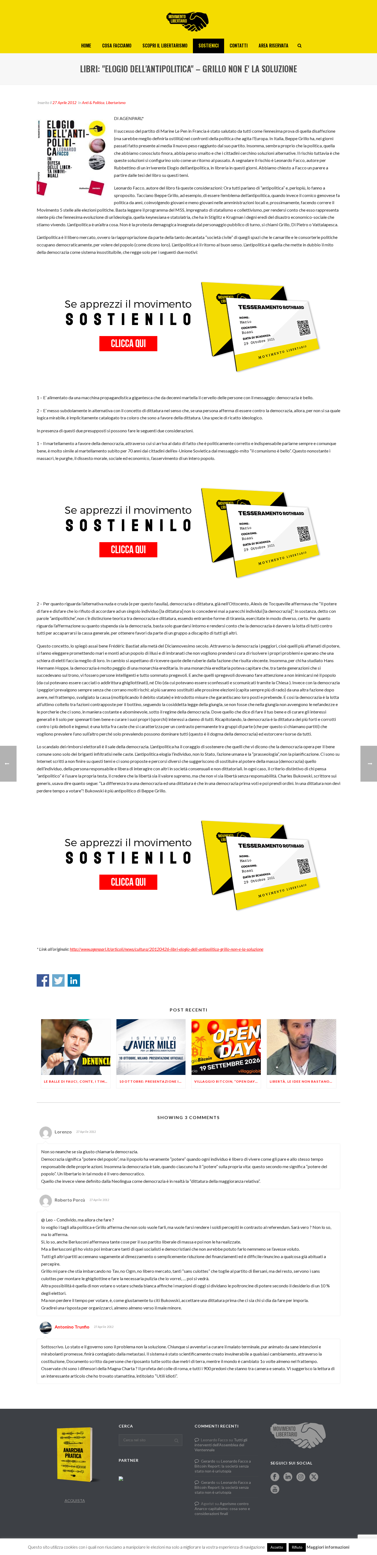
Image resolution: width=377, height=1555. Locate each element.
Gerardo (208, 1461)
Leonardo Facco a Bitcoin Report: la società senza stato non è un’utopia (223, 1466)
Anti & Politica (93, 102)
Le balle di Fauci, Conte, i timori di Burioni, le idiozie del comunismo (77, 1081)
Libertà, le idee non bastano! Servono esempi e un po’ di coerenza (303, 1081)
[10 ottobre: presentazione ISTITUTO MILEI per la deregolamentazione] (151, 1047)
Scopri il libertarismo (164, 45)
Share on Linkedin (74, 980)
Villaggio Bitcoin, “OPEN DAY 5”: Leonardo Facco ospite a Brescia (227, 1081)
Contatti (239, 45)
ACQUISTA (75, 1500)
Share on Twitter (58, 980)
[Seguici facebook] (274, 1477)
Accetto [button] (276, 1547)
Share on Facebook (43, 980)
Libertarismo (116, 102)
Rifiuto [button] (297, 1547)
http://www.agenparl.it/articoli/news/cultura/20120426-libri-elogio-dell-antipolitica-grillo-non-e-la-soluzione (166, 949)
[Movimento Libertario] (188, 19)
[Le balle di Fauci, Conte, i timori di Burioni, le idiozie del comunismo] (75, 1047)
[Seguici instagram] (300, 1477)
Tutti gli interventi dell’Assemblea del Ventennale (221, 1444)
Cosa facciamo (116, 45)
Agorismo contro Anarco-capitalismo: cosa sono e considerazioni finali (222, 1508)
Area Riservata (273, 45)
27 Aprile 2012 (64, 102)
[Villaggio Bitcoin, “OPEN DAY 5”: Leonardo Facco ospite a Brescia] (226, 1047)
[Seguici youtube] (274, 1489)
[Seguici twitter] (313, 1477)
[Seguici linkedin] (287, 1477)
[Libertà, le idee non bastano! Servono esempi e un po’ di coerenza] (301, 1047)
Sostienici (208, 45)
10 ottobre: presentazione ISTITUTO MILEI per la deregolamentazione (152, 1081)
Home (86, 45)
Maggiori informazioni (328, 1547)
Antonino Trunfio (72, 1326)
